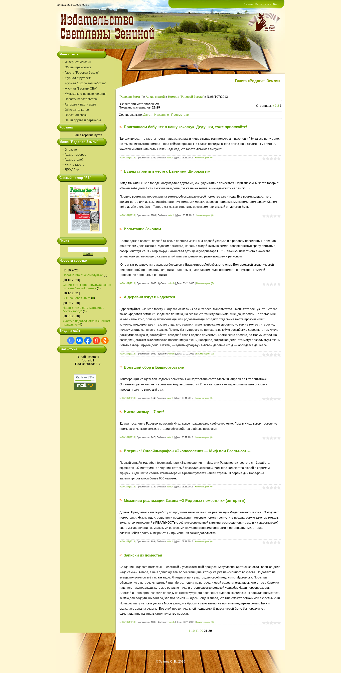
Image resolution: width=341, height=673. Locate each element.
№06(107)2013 (127, 157)
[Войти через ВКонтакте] (79, 340)
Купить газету (74, 164)
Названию (161, 114)
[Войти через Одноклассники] (105, 340)
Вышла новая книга (76, 298)
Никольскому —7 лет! (144, 412)
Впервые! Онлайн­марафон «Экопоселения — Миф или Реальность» (187, 451)
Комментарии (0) (203, 157)
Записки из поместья (143, 555)
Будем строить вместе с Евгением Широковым (167, 171)
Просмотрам (180, 114)
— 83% (85, 377)
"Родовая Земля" (131, 97)
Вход (276, 4)
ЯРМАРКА (72, 169)
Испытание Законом (142, 229)
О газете (71, 149)
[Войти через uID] (71, 340)
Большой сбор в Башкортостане (154, 367)
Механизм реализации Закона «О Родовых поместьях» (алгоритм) (184, 500)
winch (170, 157)
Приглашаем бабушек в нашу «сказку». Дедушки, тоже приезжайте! (185, 127)
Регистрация (263, 4)
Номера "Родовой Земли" (186, 97)
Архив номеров (75, 154)
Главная (248, 4)
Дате (146, 114)
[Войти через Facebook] (88, 340)
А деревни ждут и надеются (149, 297)
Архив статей (74, 159)
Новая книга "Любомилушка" (83, 275)
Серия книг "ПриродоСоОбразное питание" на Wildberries (87, 286)
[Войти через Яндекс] (96, 340)
